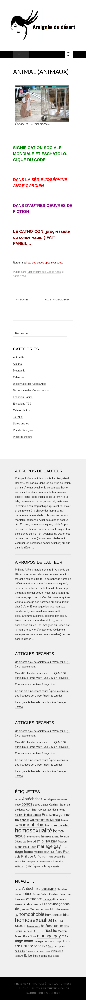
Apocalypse (48, 799)
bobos (26, 804)
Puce (50, 857)
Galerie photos (21, 410)
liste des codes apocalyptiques (44, 262)
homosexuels (33, 836)
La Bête (27, 841)
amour (18, 799)
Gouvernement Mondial (45, 819)
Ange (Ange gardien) (59, 299)
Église (28, 866)
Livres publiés (21, 423)
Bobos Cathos (40, 804)
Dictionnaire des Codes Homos (31, 390)
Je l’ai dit (18, 416)
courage (47, 809)
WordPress (63, 984)
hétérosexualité (52, 836)
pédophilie (59, 856)
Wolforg (53, 993)
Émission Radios (23, 397)
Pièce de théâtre (22, 436)
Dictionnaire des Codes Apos (44, 271)
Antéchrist (21, 299)
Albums (17, 363)
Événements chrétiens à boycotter (35, 684)
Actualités (19, 357)
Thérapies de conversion (38, 861)
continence (34, 809)
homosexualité (33, 830)
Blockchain (62, 799)
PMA (44, 856)
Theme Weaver (58, 988)
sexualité (20, 861)
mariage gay (49, 846)
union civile (57, 861)
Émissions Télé (22, 403)
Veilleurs (19, 866)
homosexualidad (57, 825)
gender (24, 819)
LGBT (36, 841)
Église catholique (42, 866)
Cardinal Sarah (57, 804)
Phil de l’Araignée (23, 430)
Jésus (18, 841)
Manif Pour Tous (25, 846)
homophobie (31, 824)
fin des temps (32, 814)
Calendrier (19, 377)
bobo (18, 804)
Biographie (19, 370)
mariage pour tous (44, 851)
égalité (56, 866)
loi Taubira (49, 841)
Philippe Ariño (31, 856)
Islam (66, 836)
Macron (62, 841)
